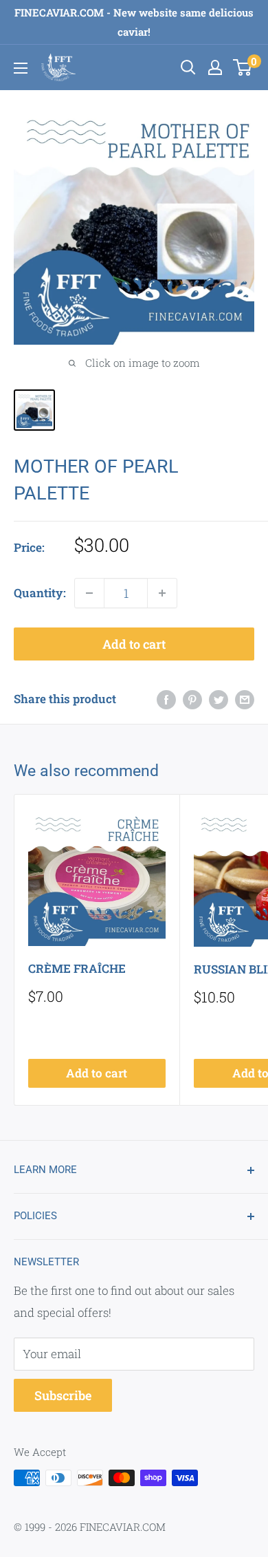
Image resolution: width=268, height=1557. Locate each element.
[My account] (215, 67)
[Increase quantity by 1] (162, 593)
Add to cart (134, 644)
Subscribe (62, 1395)
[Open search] (188, 67)
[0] (243, 67)
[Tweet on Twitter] (218, 699)
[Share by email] (244, 699)
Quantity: (40, 593)
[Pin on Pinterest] (192, 699)
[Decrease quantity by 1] (89, 593)
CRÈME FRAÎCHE (77, 968)
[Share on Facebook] (166, 699)
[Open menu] (20, 68)
